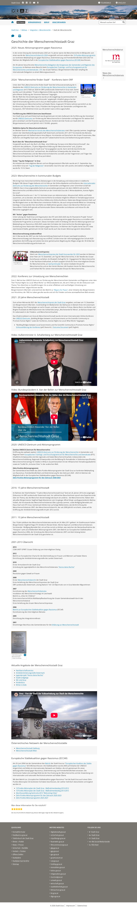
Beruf (46, 22)
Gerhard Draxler (54, 264)
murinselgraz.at (57, 877)
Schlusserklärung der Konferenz (28, 327)
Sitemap (16, 864)
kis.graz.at (54, 893)
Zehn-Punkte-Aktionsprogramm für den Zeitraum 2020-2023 (38, 795)
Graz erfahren (59, 22)
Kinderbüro (20, 682)
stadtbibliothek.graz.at (59, 887)
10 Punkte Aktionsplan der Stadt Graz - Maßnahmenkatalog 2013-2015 (42, 791)
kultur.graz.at (56, 870)
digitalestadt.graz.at (58, 832)
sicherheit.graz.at (57, 835)
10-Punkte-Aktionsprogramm (84, 55)
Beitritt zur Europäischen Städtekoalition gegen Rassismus (35, 609)
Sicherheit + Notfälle (20, 848)
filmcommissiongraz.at (59, 845)
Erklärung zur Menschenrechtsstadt (65, 625)
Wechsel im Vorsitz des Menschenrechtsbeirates (46, 130)
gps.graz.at (55, 854)
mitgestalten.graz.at (58, 874)
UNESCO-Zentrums (23, 318)
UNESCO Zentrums (25, 118)
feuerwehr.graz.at (57, 841)
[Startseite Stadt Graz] (12, 22)
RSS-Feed (94, 845)
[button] (122, 3)
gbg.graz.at (55, 848)
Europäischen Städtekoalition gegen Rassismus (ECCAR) (59, 60)
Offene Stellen (18, 854)
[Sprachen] (117, 3)
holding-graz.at (56, 864)
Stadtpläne (17, 858)
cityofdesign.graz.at (58, 838)
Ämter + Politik (18, 841)
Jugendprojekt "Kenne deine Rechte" (29, 675)
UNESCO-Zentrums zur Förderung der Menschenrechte (57, 452)
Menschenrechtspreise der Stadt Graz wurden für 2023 (59, 254)
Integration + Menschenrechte (40, 30)
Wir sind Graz (21, 680)
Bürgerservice (34, 22)
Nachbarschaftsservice (25, 670)
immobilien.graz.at (58, 867)
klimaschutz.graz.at (58, 890)
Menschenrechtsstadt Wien (26, 751)
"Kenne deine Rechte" (66, 567)
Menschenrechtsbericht (27, 580)
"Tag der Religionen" (36, 166)
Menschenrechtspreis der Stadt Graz (51, 302)
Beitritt (47, 763)
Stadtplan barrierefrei (21, 861)
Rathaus (21, 22)
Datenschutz (82, 905)
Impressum (70, 905)
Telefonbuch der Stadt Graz (23, 838)
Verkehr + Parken (19, 851)
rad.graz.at (55, 861)
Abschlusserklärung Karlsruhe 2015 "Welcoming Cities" (36, 793)
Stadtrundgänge (22, 678)
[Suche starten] (124, 22)
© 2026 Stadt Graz (57, 905)
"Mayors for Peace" (61, 290)
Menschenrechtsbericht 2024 (37, 55)
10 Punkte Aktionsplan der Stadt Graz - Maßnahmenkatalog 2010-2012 (42, 788)
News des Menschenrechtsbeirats (113, 75)
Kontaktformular (19, 832)
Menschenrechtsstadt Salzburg (28, 748)
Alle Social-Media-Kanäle (100, 841)
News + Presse (18, 845)
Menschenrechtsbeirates (37, 591)
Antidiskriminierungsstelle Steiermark (30, 673)
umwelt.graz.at (56, 880)
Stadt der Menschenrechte (62, 30)
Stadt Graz (15, 3)
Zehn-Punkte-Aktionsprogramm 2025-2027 (32, 798)
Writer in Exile (21, 685)
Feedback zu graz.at (20, 835)
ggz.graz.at (55, 851)
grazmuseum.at (57, 858)
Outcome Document (60, 327)
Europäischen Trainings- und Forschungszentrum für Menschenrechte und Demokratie (57, 454)
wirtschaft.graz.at (57, 883)
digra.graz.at (55, 896)
